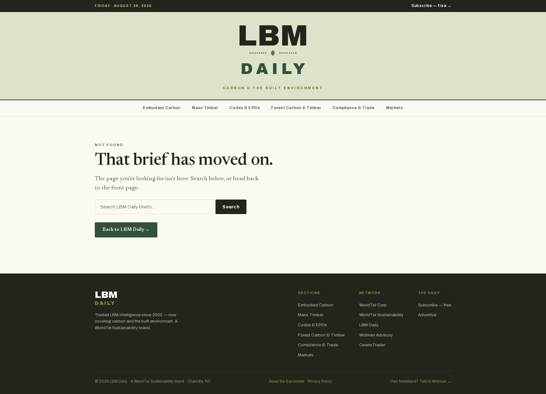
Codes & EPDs (244, 108)
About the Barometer (287, 381)
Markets (394, 108)
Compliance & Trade (353, 108)
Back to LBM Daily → (126, 229)
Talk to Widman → (435, 381)
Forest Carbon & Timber (296, 108)
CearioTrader (372, 344)
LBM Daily (369, 325)
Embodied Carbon (161, 108)
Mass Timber (205, 108)
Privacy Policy (320, 381)
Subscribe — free (434, 305)
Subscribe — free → (431, 5)
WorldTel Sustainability (381, 314)
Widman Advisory (376, 335)
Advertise (427, 314)
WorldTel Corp (373, 305)
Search (231, 207)
